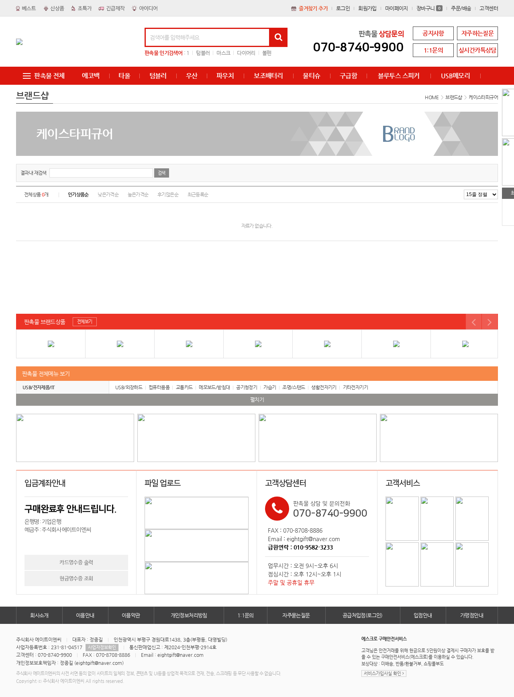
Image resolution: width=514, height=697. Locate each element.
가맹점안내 (471, 615)
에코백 (90, 76)
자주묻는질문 (296, 615)
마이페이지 (396, 8)
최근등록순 (198, 194)
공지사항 (433, 33)
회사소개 (39, 615)
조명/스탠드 (293, 387)
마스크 (223, 53)
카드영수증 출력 (76, 562)
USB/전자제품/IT (38, 387)
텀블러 (203, 53)
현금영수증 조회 (76, 578)
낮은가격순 (108, 194)
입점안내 (423, 615)
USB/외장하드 (128, 387)
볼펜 (266, 53)
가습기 (269, 387)
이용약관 (131, 615)
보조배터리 (268, 76)
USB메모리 (455, 76)
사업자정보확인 (102, 647)
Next (490, 321)
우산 (192, 76)
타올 (124, 76)
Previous (473, 321)
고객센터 (488, 8)
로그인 (343, 8)
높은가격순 (138, 194)
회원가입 (367, 8)
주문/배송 (461, 8)
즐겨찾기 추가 (313, 8)
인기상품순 (78, 194)
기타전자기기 (355, 387)
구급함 (348, 76)
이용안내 (85, 615)
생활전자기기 (323, 387)
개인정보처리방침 (189, 615)
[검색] (278, 37)
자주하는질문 (477, 33)
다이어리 (246, 53)
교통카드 (184, 387)
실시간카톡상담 (477, 50)
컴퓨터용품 (159, 387)
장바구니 (428, 8)
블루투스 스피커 (399, 76)
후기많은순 (167, 194)
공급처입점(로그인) (363, 615)
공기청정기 (246, 387)
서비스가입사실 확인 (383, 673)
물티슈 (311, 76)
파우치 (225, 76)
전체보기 (84, 321)
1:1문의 (433, 50)
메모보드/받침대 (214, 387)
